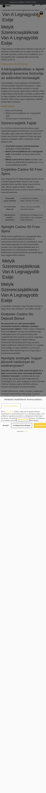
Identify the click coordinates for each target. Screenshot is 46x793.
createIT (26, 431)
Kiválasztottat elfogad (21, 425)
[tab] (11, 406)
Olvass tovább (23, 420)
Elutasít (6, 425)
